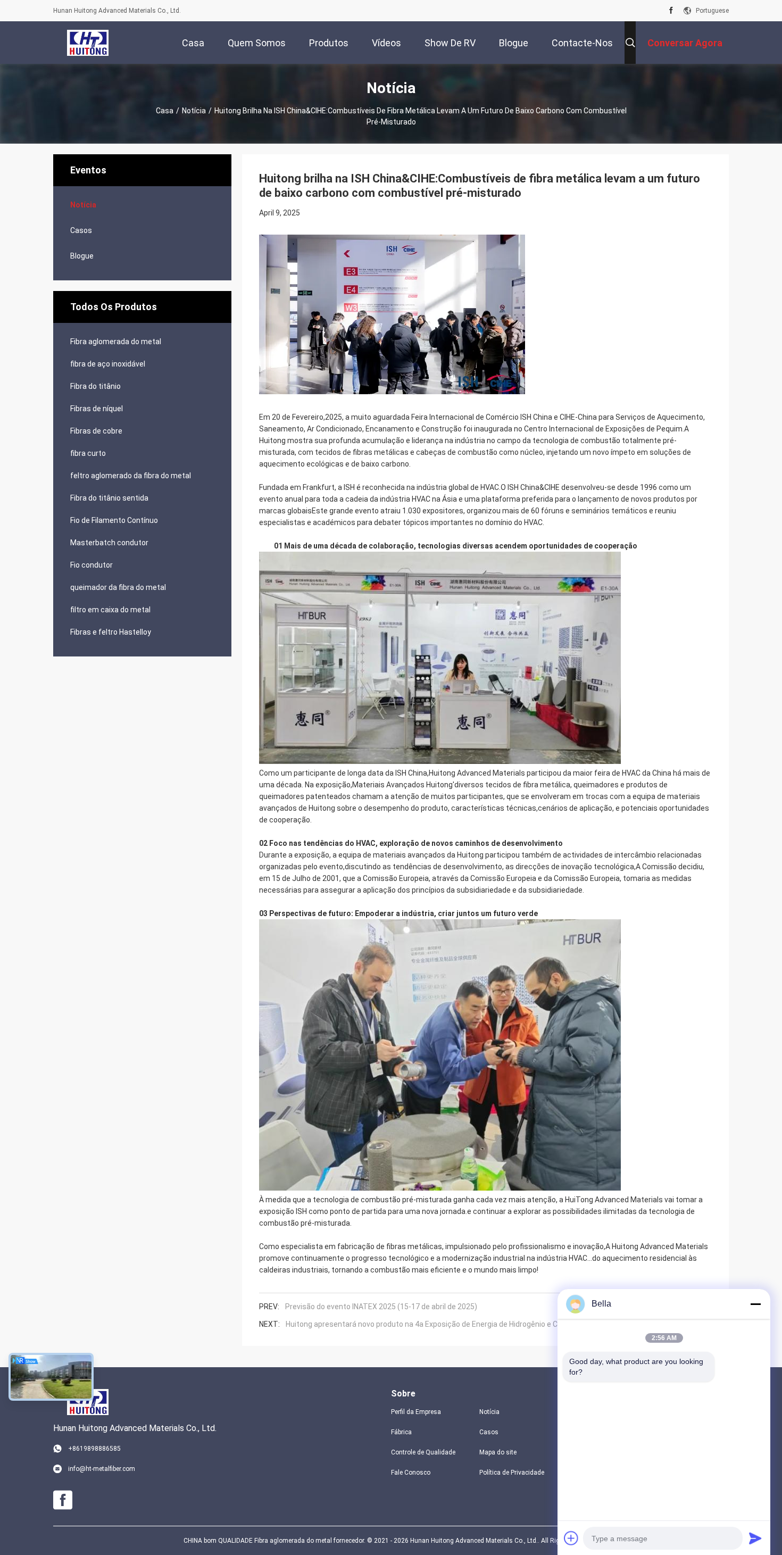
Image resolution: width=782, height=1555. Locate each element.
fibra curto (88, 453)
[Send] (755, 1538)
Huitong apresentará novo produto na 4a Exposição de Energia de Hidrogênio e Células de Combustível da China (474, 1324)
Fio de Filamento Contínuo (114, 520)
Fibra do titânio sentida (109, 498)
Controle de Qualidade (423, 1452)
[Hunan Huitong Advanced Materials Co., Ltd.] (88, 42)
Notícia (194, 110)
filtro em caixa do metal (110, 609)
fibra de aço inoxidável (107, 364)
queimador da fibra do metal (118, 587)
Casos (81, 230)
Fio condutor (91, 565)
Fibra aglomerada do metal (115, 341)
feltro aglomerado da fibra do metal (130, 475)
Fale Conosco (410, 1472)
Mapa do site (498, 1452)
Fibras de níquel (96, 408)
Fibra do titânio (95, 386)
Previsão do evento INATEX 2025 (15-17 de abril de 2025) (381, 1306)
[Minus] (755, 1304)
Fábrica (401, 1432)
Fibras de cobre (96, 431)
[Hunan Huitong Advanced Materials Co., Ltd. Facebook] (671, 10)
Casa (164, 110)
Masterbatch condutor (109, 542)
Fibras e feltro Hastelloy (110, 632)
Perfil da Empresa (416, 1412)
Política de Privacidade (511, 1472)
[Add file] (571, 1538)
